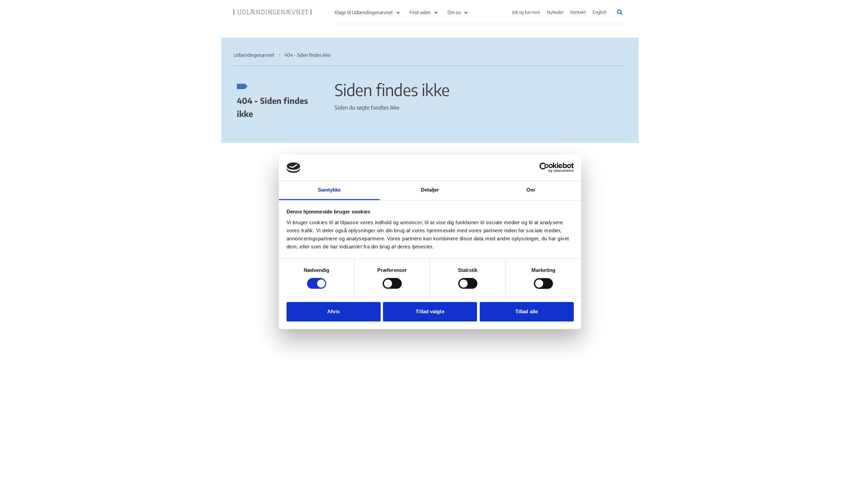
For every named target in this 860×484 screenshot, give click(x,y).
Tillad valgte (430, 311)
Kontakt (578, 12)
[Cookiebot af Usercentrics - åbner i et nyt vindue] (544, 168)
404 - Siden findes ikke (272, 106)
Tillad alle (526, 311)
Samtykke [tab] (329, 190)
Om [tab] (530, 190)
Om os (454, 12)
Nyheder (555, 12)
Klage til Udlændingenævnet (364, 12)
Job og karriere (526, 12)
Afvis (333, 311)
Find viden (420, 12)
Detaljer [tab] (430, 190)
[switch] (392, 283)
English (599, 12)
